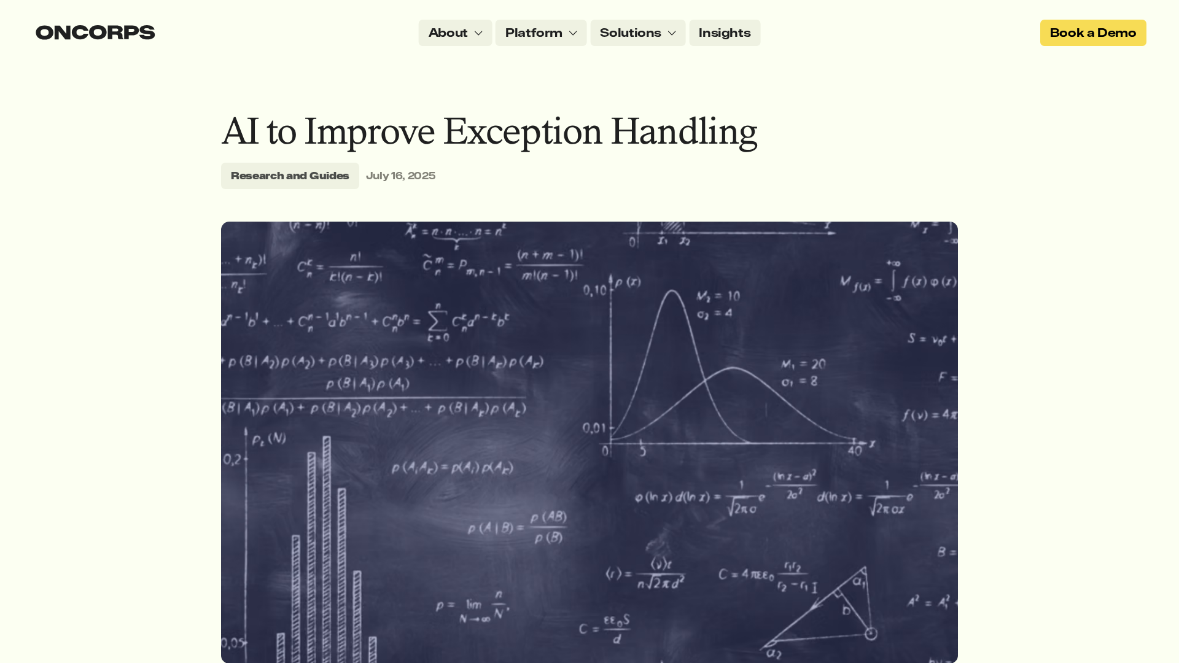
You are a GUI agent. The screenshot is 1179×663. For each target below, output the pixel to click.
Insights (724, 32)
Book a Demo (1093, 32)
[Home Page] (95, 32)
